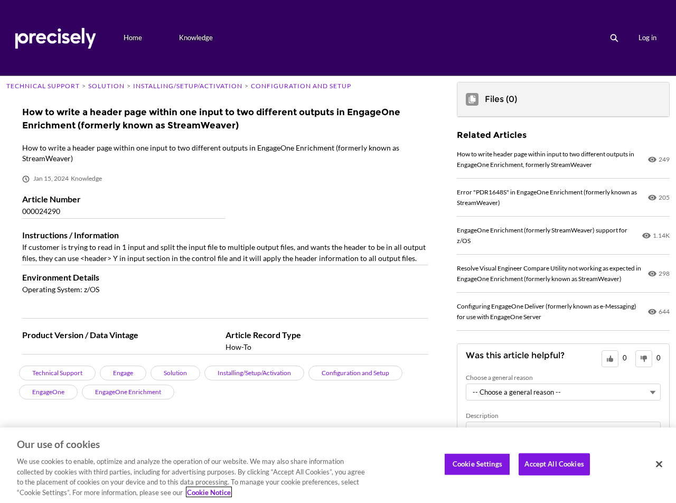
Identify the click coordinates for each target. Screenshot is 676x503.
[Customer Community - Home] (55, 38)
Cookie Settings (477, 464)
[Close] (659, 464)
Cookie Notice (209, 492)
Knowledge (196, 37)
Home (133, 37)
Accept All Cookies (554, 464)
